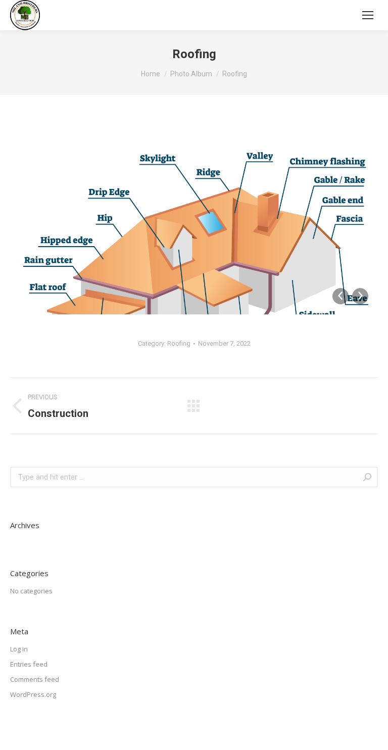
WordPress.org (33, 694)
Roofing (178, 343)
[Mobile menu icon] (368, 15)
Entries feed (28, 664)
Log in (19, 648)
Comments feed (34, 679)
